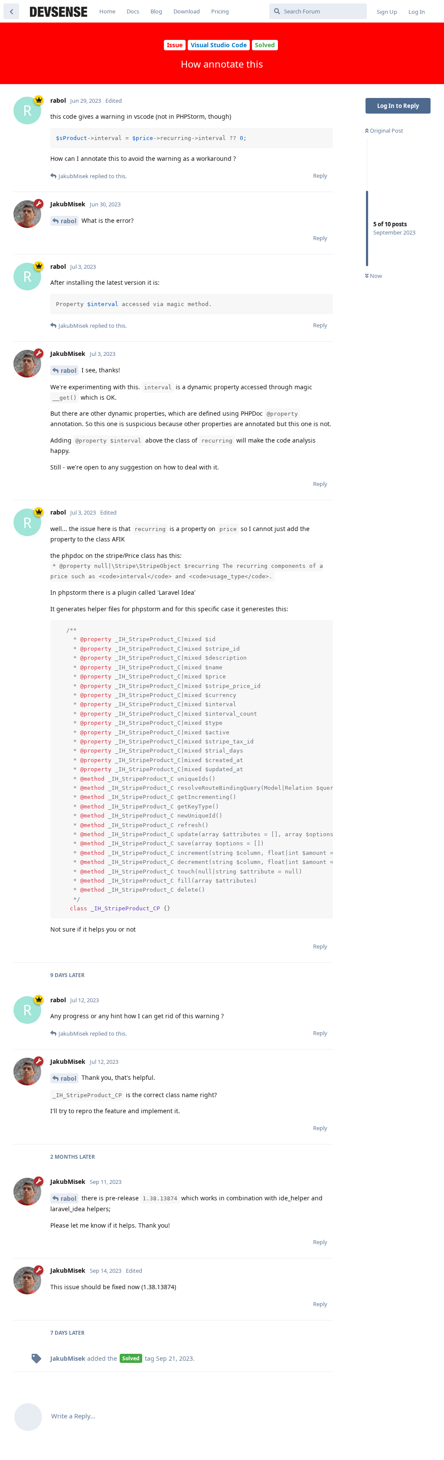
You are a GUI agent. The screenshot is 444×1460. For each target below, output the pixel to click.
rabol (68, 221)
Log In (416, 12)
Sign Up (387, 12)
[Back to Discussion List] (11, 11)
